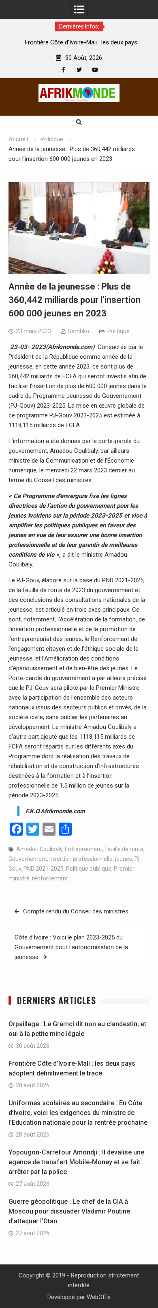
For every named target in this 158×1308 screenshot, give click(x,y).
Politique (118, 331)
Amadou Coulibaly (39, 849)
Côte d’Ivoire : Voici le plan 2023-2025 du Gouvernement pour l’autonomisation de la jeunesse (71, 947)
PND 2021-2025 (43, 868)
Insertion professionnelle (81, 859)
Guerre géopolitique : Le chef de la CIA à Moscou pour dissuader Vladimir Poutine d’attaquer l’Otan (69, 1211)
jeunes (123, 859)
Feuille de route (124, 849)
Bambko (78, 331)
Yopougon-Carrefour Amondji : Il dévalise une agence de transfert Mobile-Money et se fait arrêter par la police (76, 1162)
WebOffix (99, 1297)
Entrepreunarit (83, 849)
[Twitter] (79, 70)
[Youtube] (95, 70)
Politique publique (88, 868)
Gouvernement (28, 859)
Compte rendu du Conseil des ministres (75, 911)
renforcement (50, 878)
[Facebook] (63, 70)
